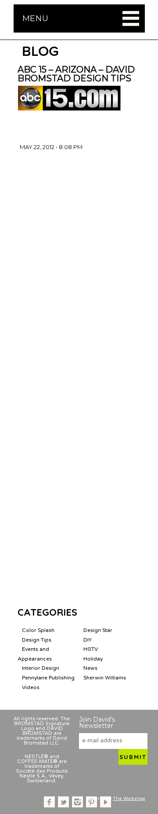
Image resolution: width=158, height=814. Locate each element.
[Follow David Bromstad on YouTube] (105, 801)
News (90, 668)
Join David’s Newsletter (97, 722)
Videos (31, 687)
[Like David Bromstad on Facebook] (49, 801)
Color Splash (38, 630)
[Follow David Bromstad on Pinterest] (91, 801)
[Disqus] (79, 261)
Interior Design (40, 668)
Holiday (93, 659)
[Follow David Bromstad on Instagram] (77, 801)
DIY (87, 640)
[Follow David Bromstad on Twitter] (63, 801)
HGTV (90, 649)
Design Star (97, 630)
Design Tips (36, 640)
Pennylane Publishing (48, 678)
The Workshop (129, 798)
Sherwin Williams (104, 678)
